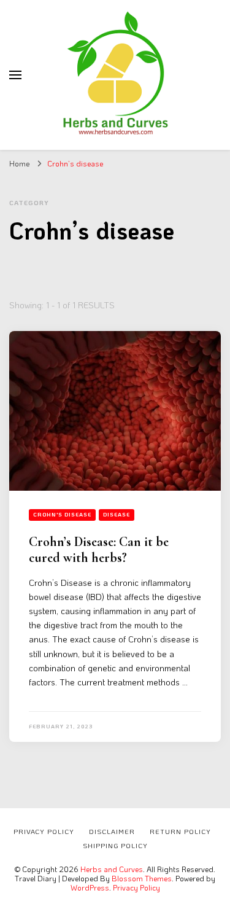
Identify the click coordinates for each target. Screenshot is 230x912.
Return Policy (180, 831)
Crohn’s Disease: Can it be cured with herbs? (99, 550)
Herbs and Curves (111, 869)
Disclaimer (112, 831)
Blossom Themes (142, 878)
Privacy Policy (136, 887)
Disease (116, 514)
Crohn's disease (62, 514)
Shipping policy (115, 845)
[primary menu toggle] (15, 75)
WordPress (90, 887)
